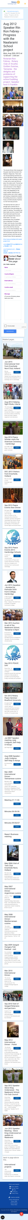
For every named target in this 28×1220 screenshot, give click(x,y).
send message (10, 331)
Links (14, 1190)
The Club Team (15, 1188)
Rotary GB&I (14, 1201)
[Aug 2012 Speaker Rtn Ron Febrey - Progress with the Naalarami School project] (12, 93)
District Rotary (14, 1203)
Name (6, 267)
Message (7, 294)
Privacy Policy (14, 1193)
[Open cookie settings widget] (3, 1217)
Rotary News (14, 1204)
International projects (13, 11)
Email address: (9, 280)
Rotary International (14, 1199)
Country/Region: (9, 274)
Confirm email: (9, 287)
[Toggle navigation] (25, 4)
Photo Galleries (14, 1186)
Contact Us (14, 1191)
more (16, 372)
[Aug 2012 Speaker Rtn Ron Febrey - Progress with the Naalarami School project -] (12, 106)
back (17, 1170)
